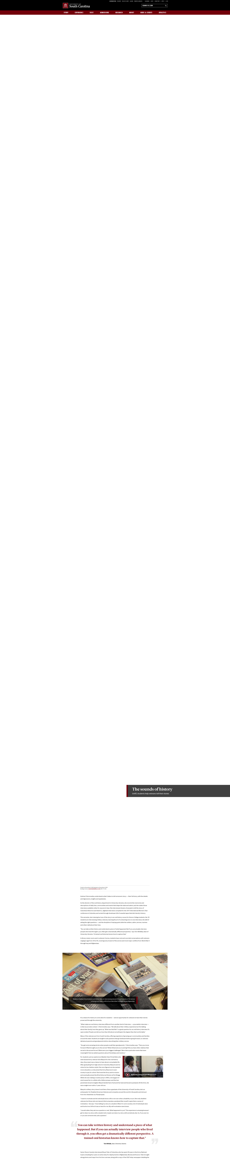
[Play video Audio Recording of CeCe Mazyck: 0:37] (143, 1066)
